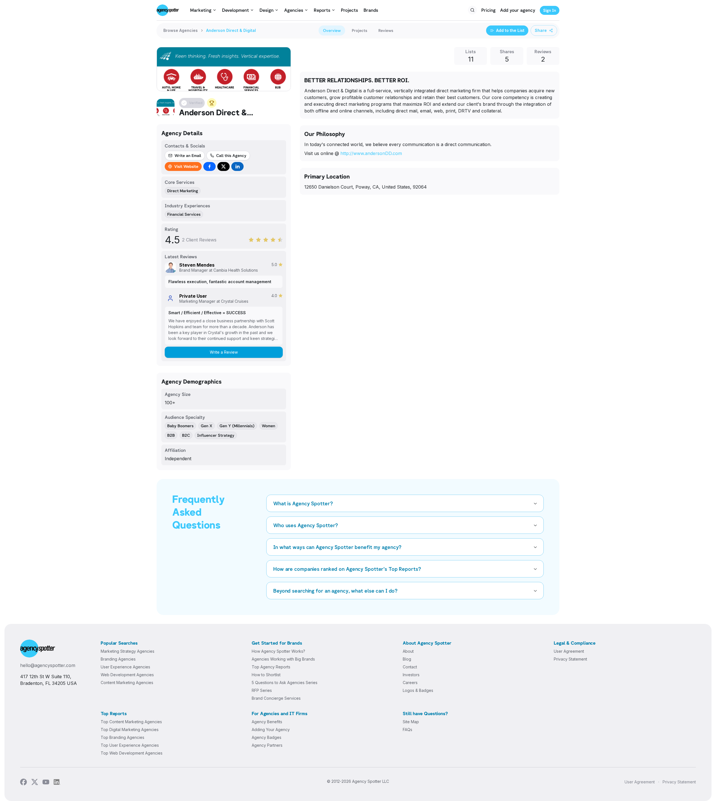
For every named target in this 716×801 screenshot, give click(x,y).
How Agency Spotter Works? (278, 651)
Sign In (549, 10)
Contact (410, 666)
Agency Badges (266, 737)
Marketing (200, 10)
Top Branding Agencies (122, 737)
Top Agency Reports (271, 666)
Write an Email (188, 155)
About (408, 651)
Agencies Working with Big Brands (283, 659)
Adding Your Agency (271, 729)
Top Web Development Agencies (131, 753)
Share (541, 30)
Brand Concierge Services (276, 698)
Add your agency (517, 10)
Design (267, 10)
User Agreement (569, 651)
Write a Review (224, 352)
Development (235, 10)
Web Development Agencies (127, 674)
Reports (322, 10)
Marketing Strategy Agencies (127, 651)
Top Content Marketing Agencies (131, 721)
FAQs (407, 729)
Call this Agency (231, 155)
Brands (371, 10)
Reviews (385, 30)
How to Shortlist (266, 674)
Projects (349, 10)
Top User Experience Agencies (130, 745)
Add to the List (510, 30)
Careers (410, 682)
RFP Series (262, 690)
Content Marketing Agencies (127, 682)
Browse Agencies (180, 30)
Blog (407, 659)
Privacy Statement (570, 659)
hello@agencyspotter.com (47, 665)
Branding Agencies (118, 659)
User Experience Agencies (125, 666)
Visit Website (186, 166)
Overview (332, 30)
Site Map (411, 721)
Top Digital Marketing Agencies (130, 729)
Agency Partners (267, 745)
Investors (411, 674)
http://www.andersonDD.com (371, 153)
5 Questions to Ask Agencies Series (284, 682)
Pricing (488, 10)
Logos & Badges (418, 690)
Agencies (293, 10)
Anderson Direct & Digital (231, 30)
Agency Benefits (267, 721)
